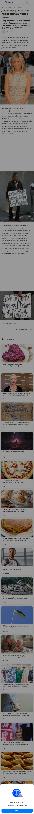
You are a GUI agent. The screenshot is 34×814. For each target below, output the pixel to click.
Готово (17, 811)
